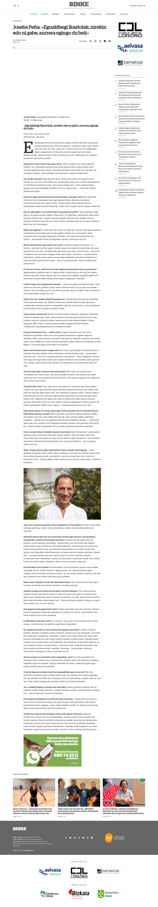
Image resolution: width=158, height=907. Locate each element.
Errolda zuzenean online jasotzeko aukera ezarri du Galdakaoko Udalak (129, 154)
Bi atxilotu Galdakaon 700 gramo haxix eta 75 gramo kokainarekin (129, 180)
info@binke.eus (28, 850)
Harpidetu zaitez (136, 5)
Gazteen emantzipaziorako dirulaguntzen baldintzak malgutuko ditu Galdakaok (130, 95)
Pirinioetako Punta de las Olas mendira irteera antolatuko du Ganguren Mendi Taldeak (131, 118)
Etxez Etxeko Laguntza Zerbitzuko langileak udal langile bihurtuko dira (129, 142)
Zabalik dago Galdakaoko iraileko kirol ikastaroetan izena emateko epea (129, 130)
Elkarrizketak (17, 21)
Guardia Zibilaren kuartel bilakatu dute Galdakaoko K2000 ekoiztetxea (129, 83)
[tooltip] (91, 41)
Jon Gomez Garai (19, 40)
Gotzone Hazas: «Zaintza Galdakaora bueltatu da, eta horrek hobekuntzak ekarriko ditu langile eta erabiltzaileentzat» (123, 811)
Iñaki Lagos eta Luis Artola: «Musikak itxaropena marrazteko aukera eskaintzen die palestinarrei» (78, 811)
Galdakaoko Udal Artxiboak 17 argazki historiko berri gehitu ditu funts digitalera (131, 192)
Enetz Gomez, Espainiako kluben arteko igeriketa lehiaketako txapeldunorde (130, 107)
